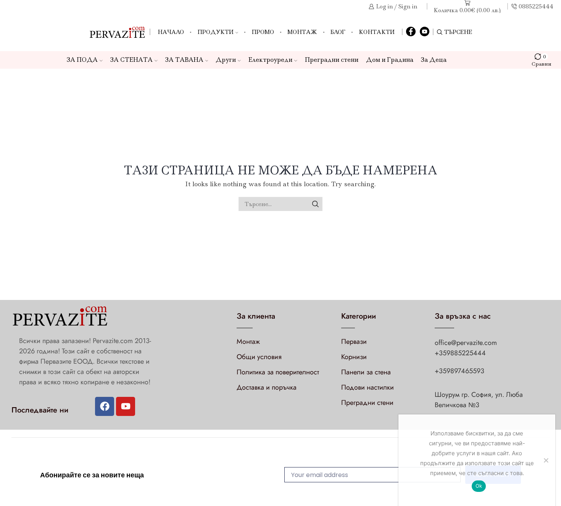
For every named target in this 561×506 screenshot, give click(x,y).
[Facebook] (411, 32)
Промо (262, 32)
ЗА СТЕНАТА (131, 60)
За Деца (434, 60)
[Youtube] (125, 406)
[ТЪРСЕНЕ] (315, 204)
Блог (337, 32)
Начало (171, 32)
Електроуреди (270, 60)
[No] (546, 460)
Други (226, 60)
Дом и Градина (389, 60)
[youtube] (424, 32)
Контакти (377, 32)
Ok (479, 486)
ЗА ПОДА (82, 60)
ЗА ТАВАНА (184, 60)
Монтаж (302, 32)
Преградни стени (331, 60)
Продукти (215, 32)
